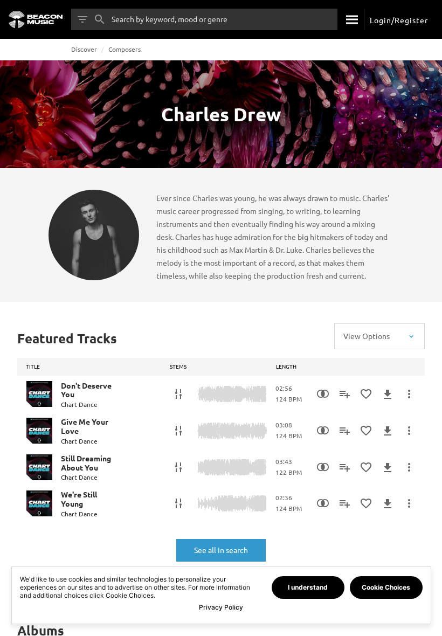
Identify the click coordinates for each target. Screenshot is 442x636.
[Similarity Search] (322, 394)
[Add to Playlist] (344, 394)
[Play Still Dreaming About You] (39, 467)
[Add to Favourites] (366, 394)
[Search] (350, 19)
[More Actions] (409, 394)
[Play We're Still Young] (39, 503)
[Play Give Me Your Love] (39, 431)
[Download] (387, 394)
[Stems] (178, 394)
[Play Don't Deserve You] (39, 394)
